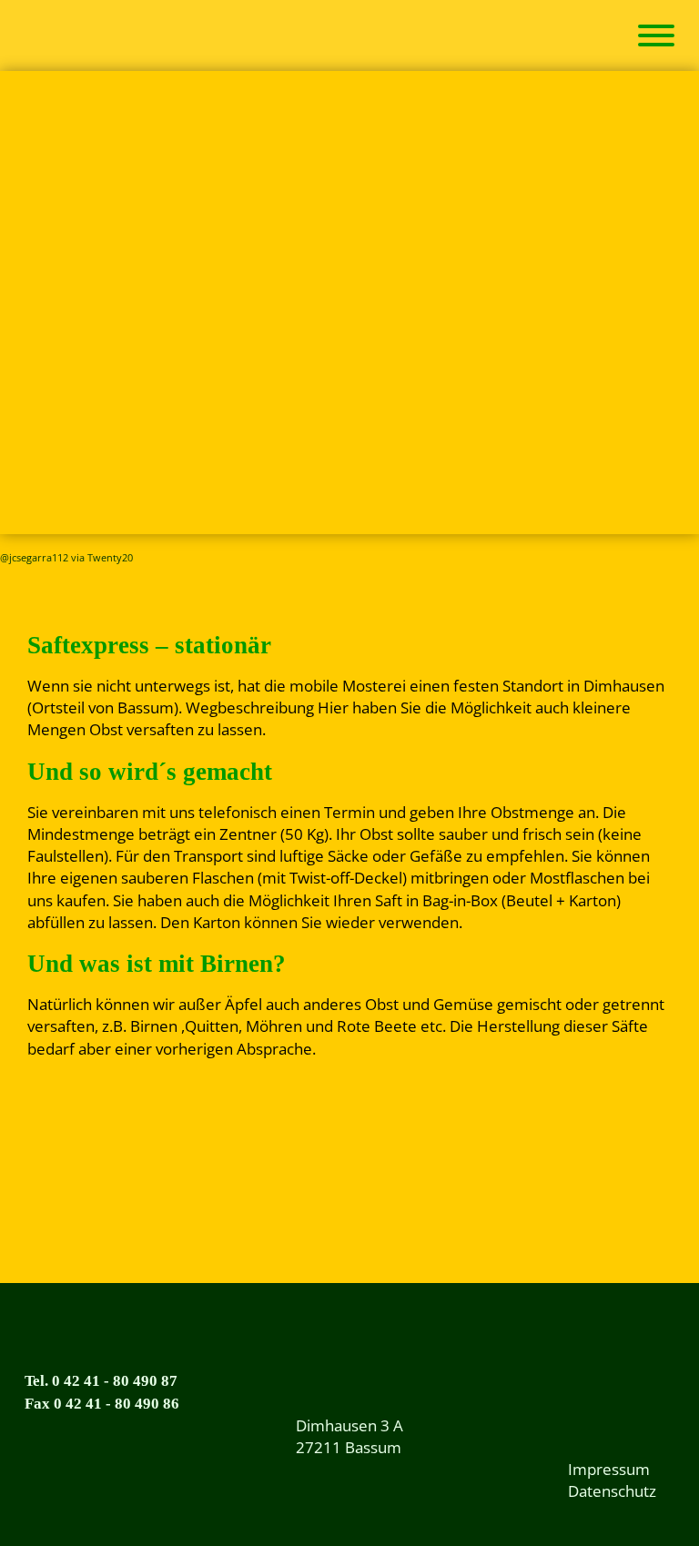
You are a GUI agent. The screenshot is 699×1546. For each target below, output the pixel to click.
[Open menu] (656, 35)
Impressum (609, 1469)
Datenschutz (612, 1490)
